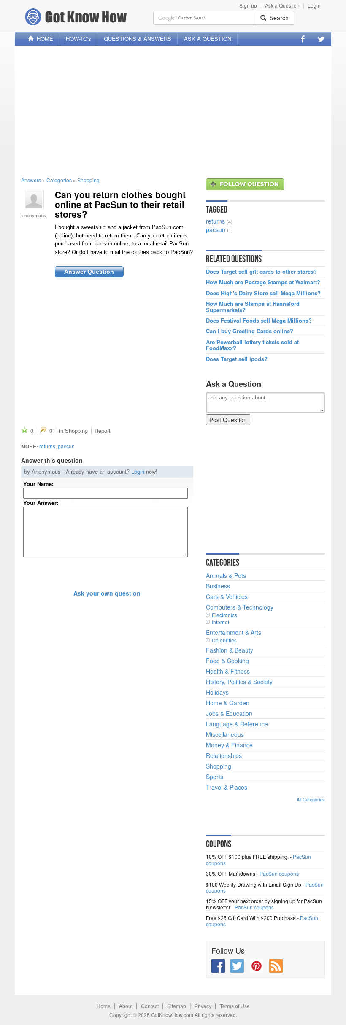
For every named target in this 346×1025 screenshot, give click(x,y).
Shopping (88, 179)
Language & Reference (237, 724)
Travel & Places (226, 787)
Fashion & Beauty (229, 650)
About (125, 1006)
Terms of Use (235, 1006)
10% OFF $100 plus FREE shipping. (247, 856)
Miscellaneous (225, 734)
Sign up (248, 5)
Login (314, 5)
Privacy (203, 1006)
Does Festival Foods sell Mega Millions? (259, 321)
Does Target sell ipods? (237, 359)
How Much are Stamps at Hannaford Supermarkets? (253, 307)
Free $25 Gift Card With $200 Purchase (251, 917)
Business (218, 586)
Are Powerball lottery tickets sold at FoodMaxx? (252, 345)
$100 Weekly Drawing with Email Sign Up (253, 884)
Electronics (224, 614)
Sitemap (176, 1006)
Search (277, 17)
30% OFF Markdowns (230, 873)
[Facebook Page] (303, 38)
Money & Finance (229, 745)
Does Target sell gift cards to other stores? (261, 272)
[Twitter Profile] (321, 38)
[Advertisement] (173, 111)
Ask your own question (107, 593)
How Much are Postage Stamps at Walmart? (263, 282)
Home (104, 1006)
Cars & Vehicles (227, 596)
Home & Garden (227, 703)
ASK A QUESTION (207, 39)
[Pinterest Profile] (256, 966)
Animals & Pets (226, 575)
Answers (31, 179)
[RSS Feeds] (276, 966)
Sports (214, 776)
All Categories (311, 799)
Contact (150, 1006)
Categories (59, 179)
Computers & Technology (239, 607)
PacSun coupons (279, 873)
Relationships (224, 755)
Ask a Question (282, 5)
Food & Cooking (227, 660)
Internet (220, 622)
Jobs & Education (229, 713)
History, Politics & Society (239, 681)
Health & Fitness (228, 671)
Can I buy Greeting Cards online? (249, 331)
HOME (43, 39)
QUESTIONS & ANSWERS (137, 39)
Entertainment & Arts (233, 632)
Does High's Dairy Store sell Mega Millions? (263, 293)
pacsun (66, 446)
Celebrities (224, 640)
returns (47, 446)
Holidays (217, 692)
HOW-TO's (78, 39)
